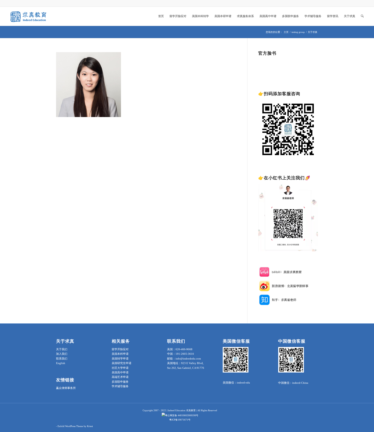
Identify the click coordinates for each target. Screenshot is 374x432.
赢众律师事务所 (66, 388)
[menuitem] (161, 16)
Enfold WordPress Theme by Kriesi (75, 426)
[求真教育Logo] (29, 16)
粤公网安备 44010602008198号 (181, 415)
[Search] (362, 16)
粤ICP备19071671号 (179, 419)
